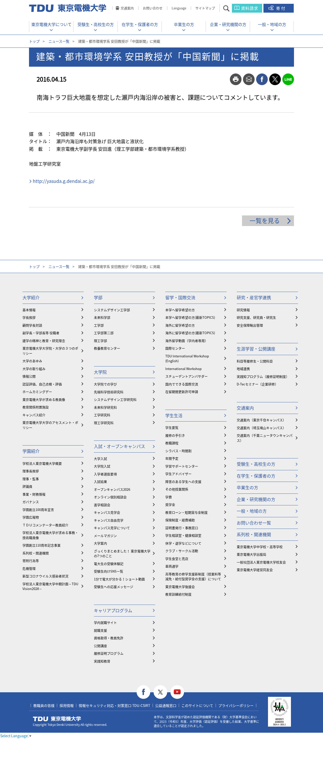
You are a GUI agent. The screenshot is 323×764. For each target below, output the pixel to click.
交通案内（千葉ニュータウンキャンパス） (264, 438)
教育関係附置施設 (35, 407)
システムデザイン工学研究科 (115, 399)
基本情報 (29, 309)
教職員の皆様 (44, 705)
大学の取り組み (33, 368)
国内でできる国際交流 (181, 384)
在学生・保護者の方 (140, 24)
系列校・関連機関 (35, 553)
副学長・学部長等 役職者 (40, 332)
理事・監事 (30, 478)
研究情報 (243, 309)
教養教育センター (107, 348)
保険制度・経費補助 (180, 519)
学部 (98, 297)
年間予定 (171, 458)
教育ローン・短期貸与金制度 (186, 512)
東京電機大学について (51, 24)
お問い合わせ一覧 (254, 523)
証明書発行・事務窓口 (181, 527)
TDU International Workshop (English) (187, 358)
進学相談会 (102, 504)
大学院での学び (105, 384)
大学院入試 (102, 466)
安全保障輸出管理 (250, 325)
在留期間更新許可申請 (181, 391)
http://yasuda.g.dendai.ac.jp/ (64, 181)
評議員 (27, 486)
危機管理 (29, 568)
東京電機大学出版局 (251, 554)
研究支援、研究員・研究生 (256, 317)
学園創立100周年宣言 (38, 509)
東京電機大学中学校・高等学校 (260, 546)
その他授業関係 (176, 489)
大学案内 (100, 543)
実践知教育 (102, 661)
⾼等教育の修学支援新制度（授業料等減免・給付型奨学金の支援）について (193, 576)
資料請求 (249, 8)
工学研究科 (102, 414)
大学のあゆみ (32, 360)
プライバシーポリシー (236, 705)
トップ (34, 41)
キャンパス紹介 (33, 414)
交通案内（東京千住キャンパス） (261, 419)
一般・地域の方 (272, 24)
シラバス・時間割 (178, 450)
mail (249, 79)
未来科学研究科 (105, 407)
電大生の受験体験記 (108, 563)
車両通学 (171, 566)
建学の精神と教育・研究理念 (43, 340)
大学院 (100, 372)
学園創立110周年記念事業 (41, 545)
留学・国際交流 (180, 297)
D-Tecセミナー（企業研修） (257, 384)
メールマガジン (105, 535)
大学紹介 (31, 297)
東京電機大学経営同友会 (255, 569)
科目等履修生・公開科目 (255, 361)
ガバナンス (30, 501)
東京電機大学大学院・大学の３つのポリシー (50, 351)
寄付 (281, 8)
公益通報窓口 (165, 705)
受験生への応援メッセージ (113, 586)
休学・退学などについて (183, 543)
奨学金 (170, 504)
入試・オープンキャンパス (119, 446)
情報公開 (29, 376)
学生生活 (173, 415)
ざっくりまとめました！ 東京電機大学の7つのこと (122, 553)
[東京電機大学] (68, 8)
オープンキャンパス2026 (112, 489)
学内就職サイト (105, 622)
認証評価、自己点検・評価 (42, 384)
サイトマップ (205, 8)
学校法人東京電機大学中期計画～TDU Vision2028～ (50, 586)
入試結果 (100, 481)
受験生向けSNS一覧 (108, 571)
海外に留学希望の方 (180, 325)
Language (179, 8)
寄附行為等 (30, 560)
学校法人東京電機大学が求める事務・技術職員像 (50, 535)
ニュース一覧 (58, 41)
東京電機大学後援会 (180, 586)
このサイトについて (197, 705)
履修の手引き (175, 435)
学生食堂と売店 (176, 558)
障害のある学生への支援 (183, 481)
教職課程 (171, 442)
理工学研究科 (104, 422)
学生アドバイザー (178, 473)
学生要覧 (171, 427)
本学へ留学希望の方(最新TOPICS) (190, 317)
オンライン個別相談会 (110, 497)
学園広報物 (30, 517)
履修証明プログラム (108, 653)
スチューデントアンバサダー (186, 376)
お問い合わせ (153, 8)
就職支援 (100, 630)
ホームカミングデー (37, 391)
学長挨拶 (29, 317)
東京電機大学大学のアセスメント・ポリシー (50, 425)
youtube (177, 692)
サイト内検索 (231, 8)
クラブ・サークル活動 (181, 550)
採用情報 (67, 705)
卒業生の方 (184, 24)
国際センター (175, 348)
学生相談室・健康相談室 (183, 535)
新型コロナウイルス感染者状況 (45, 576)
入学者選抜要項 (105, 474)
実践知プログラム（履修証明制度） (263, 376)
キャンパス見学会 (107, 512)
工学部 (99, 325)
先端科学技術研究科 (108, 391)
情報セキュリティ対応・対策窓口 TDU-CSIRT (114, 705)
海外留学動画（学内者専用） (186, 340)
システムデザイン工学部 (112, 309)
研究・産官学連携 (254, 297)
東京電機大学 (57, 719)
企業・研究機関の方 (228, 24)
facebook (262, 79)
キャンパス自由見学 (108, 520)
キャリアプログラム (113, 610)
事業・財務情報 (33, 494)
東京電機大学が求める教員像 (43, 399)
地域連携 (243, 368)
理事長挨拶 (30, 471)
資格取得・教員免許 (108, 637)
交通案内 (127, 8)
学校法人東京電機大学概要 (42, 463)
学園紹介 (31, 451)
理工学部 (100, 340)
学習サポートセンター (181, 466)
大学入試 (100, 458)
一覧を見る (265, 220)
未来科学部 (102, 317)
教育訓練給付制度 (178, 594)
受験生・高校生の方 (95, 24)
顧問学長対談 (32, 325)
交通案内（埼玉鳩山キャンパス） (261, 427)
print (235, 79)
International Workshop (183, 368)
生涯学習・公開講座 (256, 349)
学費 (168, 497)
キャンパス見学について (112, 527)
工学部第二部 (104, 332)
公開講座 (100, 645)
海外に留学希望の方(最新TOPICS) (190, 332)
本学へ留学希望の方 (180, 309)
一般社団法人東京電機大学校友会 (261, 562)
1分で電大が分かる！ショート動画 (119, 579)
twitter (275, 79)
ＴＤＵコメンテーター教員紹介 (45, 525)
